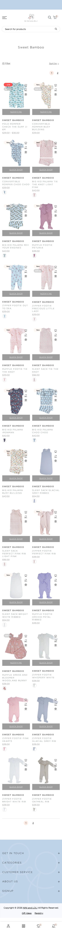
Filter (7, 63)
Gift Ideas (27, 913)
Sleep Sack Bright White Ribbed (15, 615)
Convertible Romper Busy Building (41, 127)
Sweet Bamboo (13, 120)
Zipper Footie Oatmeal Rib (42, 800)
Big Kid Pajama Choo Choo (42, 431)
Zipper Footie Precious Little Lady (43, 308)
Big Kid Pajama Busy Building (12, 491)
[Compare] (25, 89)
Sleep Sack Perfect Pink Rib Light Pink (14, 553)
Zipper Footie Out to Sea (15, 306)
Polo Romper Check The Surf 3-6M (15, 127)
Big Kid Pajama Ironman (12, 431)
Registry (39, 913)
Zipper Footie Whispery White (43, 676)
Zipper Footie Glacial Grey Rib (44, 739)
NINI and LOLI (30, 908)
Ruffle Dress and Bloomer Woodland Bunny (15, 678)
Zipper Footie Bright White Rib (14, 800)
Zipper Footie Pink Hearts (15, 739)
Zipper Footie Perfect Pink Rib (44, 552)
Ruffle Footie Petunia (42, 246)
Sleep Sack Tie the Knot (45, 370)
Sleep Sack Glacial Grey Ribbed (46, 491)
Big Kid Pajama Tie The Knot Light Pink (45, 184)
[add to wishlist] (25, 85)
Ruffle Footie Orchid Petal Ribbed (42, 617)
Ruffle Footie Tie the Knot (15, 370)
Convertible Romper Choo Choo (16, 183)
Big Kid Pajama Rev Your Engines (15, 246)
